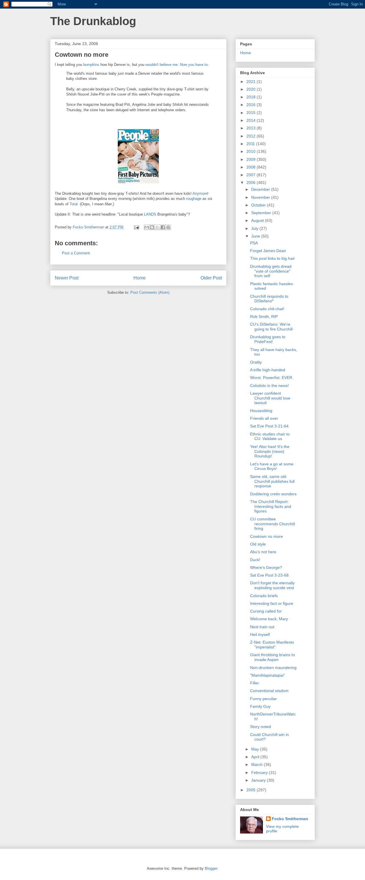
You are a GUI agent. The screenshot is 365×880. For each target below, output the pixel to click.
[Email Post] (136, 227)
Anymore (199, 193)
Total (74, 204)
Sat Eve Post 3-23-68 (269, 575)
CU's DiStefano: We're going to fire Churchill (271, 326)
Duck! (255, 559)
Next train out (262, 626)
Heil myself (260, 634)
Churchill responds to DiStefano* (269, 298)
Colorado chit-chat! (267, 309)
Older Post (211, 277)
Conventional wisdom (269, 690)
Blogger (211, 868)
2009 (251, 159)
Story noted (260, 726)
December (261, 189)
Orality (256, 362)
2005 (251, 790)
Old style (258, 544)
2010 (251, 151)
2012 (251, 136)
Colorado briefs (264, 595)
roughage (193, 198)
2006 (251, 182)
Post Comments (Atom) (149, 292)
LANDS (150, 214)
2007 (251, 175)
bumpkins (91, 64)
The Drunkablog (93, 21)
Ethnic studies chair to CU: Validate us (270, 436)
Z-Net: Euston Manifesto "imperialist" (272, 644)
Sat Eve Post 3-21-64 (269, 426)
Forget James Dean (268, 250)
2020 (251, 89)
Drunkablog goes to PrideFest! (267, 339)
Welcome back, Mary (269, 619)
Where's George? (266, 567)
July (255, 228)
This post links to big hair (272, 258)
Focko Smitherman (290, 818)
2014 (251, 120)
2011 (251, 143)
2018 (251, 97)
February (260, 772)
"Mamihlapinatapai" (267, 675)
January (259, 780)
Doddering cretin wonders (273, 494)
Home (139, 277)
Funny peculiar (263, 698)
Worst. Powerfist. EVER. (271, 377)
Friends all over (264, 418)
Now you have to (194, 64)
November (261, 197)
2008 (251, 167)
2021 (251, 81)
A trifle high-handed (267, 370)
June (256, 236)
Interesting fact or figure (271, 603)
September (261, 212)
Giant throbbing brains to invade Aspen (272, 657)
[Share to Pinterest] (168, 227)
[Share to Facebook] (163, 227)
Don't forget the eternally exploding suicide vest (272, 585)
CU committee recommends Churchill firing (272, 524)
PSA (254, 243)
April (255, 757)
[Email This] (146, 227)
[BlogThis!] (152, 227)
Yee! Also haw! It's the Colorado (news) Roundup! (269, 451)
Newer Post (66, 277)
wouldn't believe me (161, 64)
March (257, 764)
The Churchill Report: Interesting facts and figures (270, 506)
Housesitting (261, 410)
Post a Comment (76, 253)
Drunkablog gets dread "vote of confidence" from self (270, 271)
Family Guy (260, 706)
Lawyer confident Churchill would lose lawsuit (270, 398)
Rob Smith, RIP (264, 316)
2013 (251, 128)
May (255, 749)
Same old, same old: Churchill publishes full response (272, 481)
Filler (254, 683)
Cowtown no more (266, 536)
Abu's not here (263, 552)
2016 (251, 104)
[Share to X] (157, 227)
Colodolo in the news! (269, 385)
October (259, 205)
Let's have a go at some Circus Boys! (271, 466)
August (258, 220)
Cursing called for (266, 611)
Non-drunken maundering (273, 667)
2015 (251, 112)
